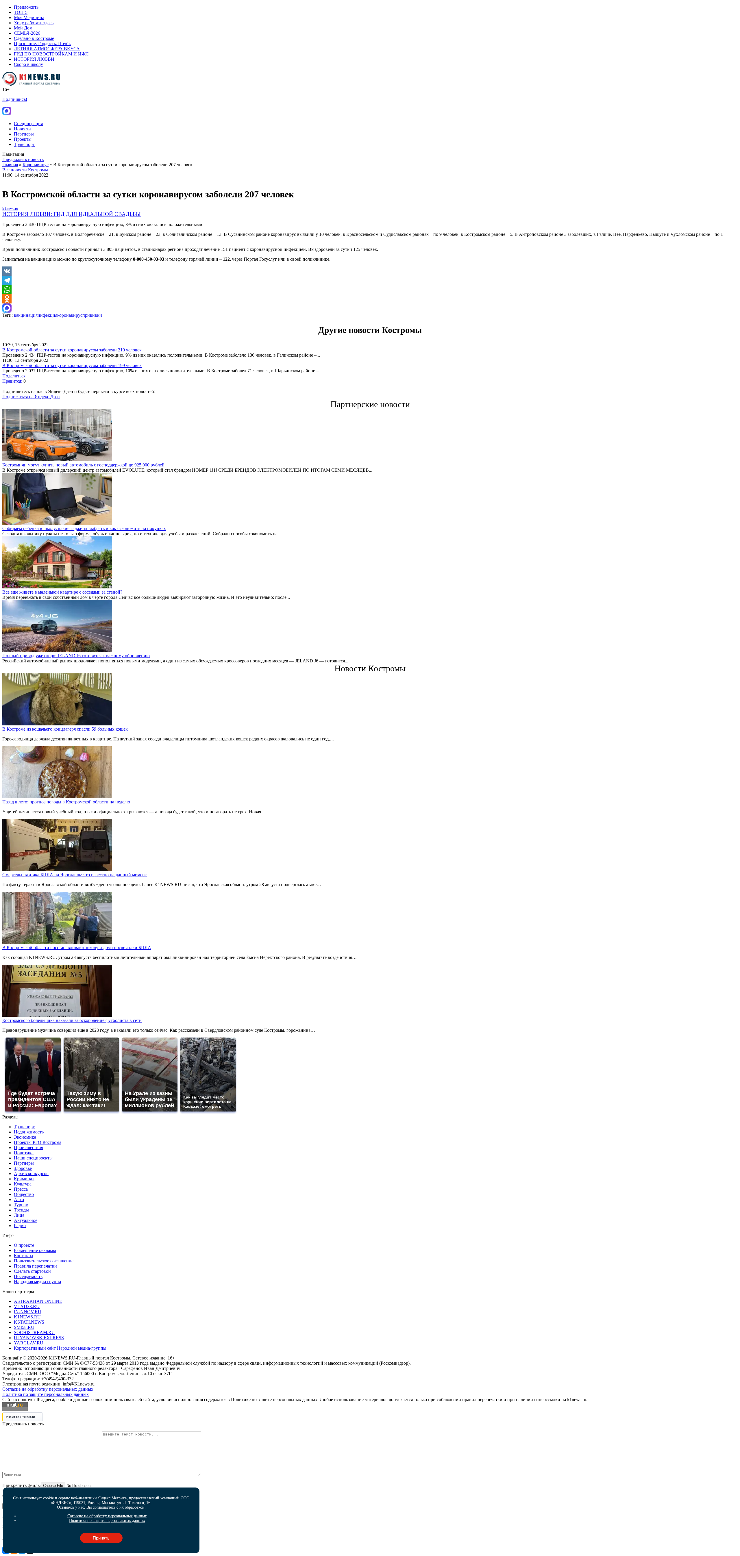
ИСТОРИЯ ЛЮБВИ (34, 59)
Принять (101, 1537)
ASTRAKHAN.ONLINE (38, 1301)
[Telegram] (370, 280)
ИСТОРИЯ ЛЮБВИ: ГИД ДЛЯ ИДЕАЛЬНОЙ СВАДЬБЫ (71, 214)
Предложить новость (23, 159)
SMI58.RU (24, 1327)
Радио (20, 1225)
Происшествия (28, 1147)
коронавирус (69, 315)
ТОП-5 (20, 12)
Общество (24, 1194)
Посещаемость (28, 1276)
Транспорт (24, 144)
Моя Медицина (29, 17)
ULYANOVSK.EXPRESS (39, 1337)
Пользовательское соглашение (43, 1260)
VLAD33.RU (27, 1306)
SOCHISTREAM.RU (34, 1332)
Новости (22, 128)
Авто (19, 1199)
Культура (23, 1183)
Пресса (21, 1189)
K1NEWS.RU (27, 1316)
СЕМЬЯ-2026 (27, 33)
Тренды (21, 1209)
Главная (10, 164)
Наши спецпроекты (33, 1157)
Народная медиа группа (37, 1281)
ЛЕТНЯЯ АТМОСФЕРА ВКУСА (47, 48)
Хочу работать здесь (33, 22)
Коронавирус (36, 164)
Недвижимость (29, 1131)
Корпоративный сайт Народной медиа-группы (60, 1348)
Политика (24, 1152)
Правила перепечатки (35, 1266)
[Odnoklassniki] (370, 298)
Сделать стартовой (32, 1271)
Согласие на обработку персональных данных (47, 1389)
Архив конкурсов (31, 1173)
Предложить (26, 7)
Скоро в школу (28, 64)
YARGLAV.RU (28, 1342)
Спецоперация (28, 123)
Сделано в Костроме (34, 38)
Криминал (24, 1178)
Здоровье (23, 1168)
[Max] (370, 308)
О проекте (24, 1245)
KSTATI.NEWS (29, 1322)
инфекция (47, 315)
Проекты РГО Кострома (37, 1142)
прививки (92, 315)
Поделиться (13, 375)
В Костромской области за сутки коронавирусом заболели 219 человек (72, 349)
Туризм (21, 1204)
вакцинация (26, 315)
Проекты (23, 139)
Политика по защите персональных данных (45, 1394)
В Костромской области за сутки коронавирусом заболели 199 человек (72, 365)
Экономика (25, 1137)
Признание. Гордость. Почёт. (42, 43)
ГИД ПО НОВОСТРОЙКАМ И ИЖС (51, 53)
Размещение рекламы (35, 1250)
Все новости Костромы (25, 169)
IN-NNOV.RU (27, 1311)
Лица (19, 1215)
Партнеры (24, 133)
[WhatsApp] (370, 289)
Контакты (23, 1255)
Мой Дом (23, 27)
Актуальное (25, 1220)
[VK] (370, 271)
